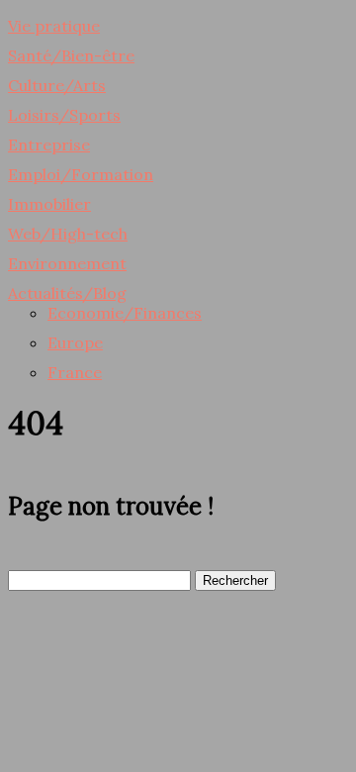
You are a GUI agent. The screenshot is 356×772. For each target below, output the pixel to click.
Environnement (67, 263)
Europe (75, 342)
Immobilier (49, 204)
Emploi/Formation (80, 174)
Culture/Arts (57, 85)
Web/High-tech (68, 233)
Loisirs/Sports (64, 115)
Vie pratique (54, 26)
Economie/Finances (124, 313)
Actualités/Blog (67, 293)
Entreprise (49, 144)
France (74, 372)
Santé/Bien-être (71, 55)
